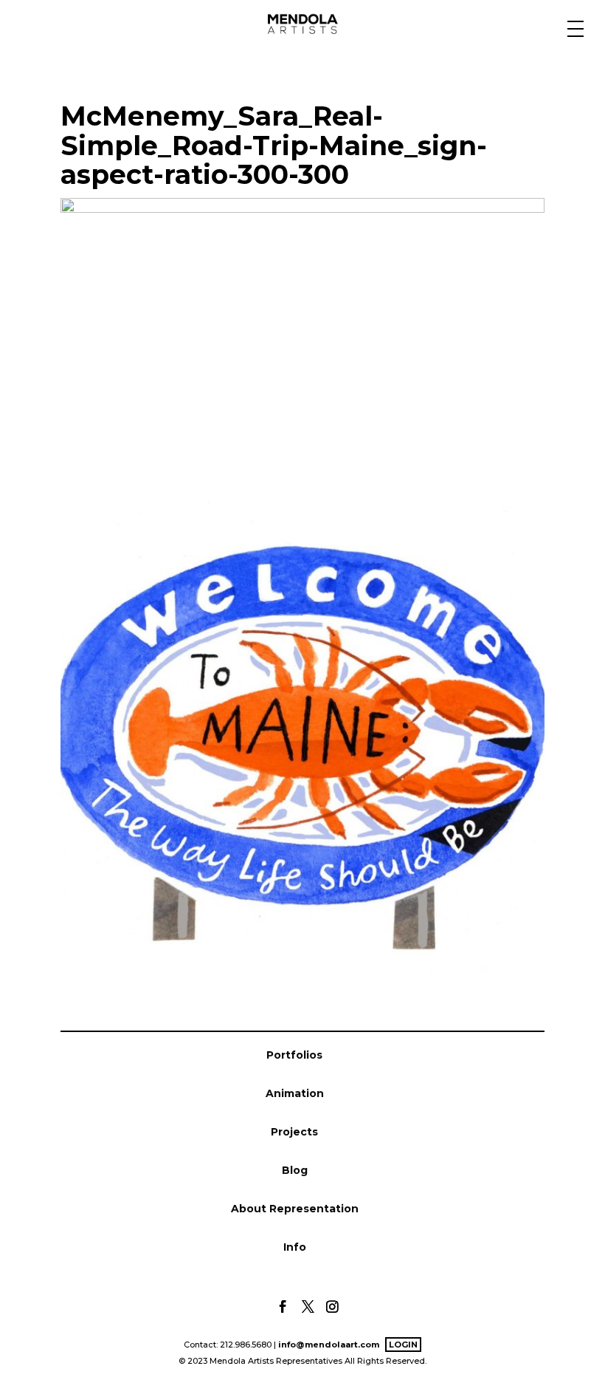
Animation (295, 1093)
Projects (294, 1131)
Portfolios (294, 1055)
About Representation (295, 1208)
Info (294, 1247)
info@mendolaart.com (328, 1344)
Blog (295, 1170)
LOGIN (403, 1344)
